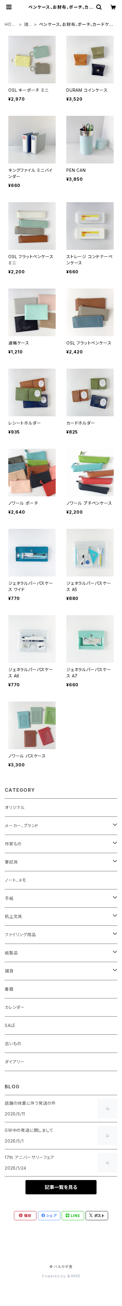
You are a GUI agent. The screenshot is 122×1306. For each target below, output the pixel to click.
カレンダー (15, 1007)
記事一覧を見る (61, 1187)
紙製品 (11, 952)
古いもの (13, 1043)
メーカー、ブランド (21, 825)
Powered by (54, 1276)
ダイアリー (15, 1061)
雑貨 (26, 24)
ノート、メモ (15, 880)
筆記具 (11, 861)
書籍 (9, 989)
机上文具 (13, 916)
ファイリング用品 (20, 934)
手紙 (9, 898)
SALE (10, 1025)
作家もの (13, 843)
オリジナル (15, 807)
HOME (10, 24)
